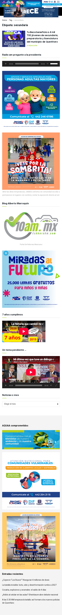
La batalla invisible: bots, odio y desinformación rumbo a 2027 (29, 584)
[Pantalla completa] (56, 385)
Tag (10, 20)
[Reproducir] (5, 63)
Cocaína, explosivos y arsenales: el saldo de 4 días (24, 589)
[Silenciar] (47, 63)
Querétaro (8, 33)
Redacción (33, 46)
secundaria (19, 20)
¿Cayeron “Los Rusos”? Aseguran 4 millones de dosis (25, 579)
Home (4, 20)
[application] (31, 64)
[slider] (54, 63)
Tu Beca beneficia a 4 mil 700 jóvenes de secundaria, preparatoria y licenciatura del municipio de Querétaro (42, 37)
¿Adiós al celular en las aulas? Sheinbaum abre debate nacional (30, 594)
